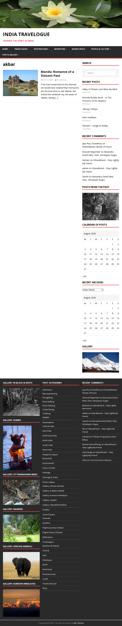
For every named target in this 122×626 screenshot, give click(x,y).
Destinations (41, 49)
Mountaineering (50, 393)
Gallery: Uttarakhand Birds (55, 504)
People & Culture (100, 49)
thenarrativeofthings (91, 444)
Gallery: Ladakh (50, 500)
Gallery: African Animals (53, 486)
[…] (56, 97)
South (45, 579)
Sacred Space (78, 49)
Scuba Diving (48, 409)
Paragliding (48, 397)
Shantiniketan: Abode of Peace (97, 146)
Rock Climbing (49, 405)
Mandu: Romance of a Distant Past (57, 74)
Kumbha (46, 523)
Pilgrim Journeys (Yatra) (53, 527)
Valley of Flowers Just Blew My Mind (99, 89)
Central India (48, 426)
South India (48, 445)
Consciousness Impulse (100, 460)
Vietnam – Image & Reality (95, 125)
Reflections (48, 537)
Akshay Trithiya (89, 109)
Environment (48, 463)
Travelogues (20, 49)
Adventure (59, 49)
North (45, 564)
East (44, 555)
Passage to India (50, 477)
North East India (50, 435)
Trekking (46, 413)
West (45, 588)
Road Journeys (49, 574)
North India (48, 440)
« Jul (84, 276)
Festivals (46, 518)
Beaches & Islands (51, 545)
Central (46, 550)
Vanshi (85, 176)
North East (47, 569)
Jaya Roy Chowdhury (92, 143)
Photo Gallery (10, 55)
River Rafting (48, 401)
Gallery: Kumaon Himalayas (55, 495)
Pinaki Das (62, 79)
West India (47, 449)
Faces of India (49, 468)
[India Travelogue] (61, 26)
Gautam (86, 436)
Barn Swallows (89, 117)
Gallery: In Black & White (53, 490)
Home (5, 49)
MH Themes (79, 623)
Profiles (46, 509)
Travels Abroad (49, 583)
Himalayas (47, 560)
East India (47, 430)
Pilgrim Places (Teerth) (52, 532)
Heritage (46, 472)
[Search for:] (100, 73)
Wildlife (46, 417)
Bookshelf (47, 458)
